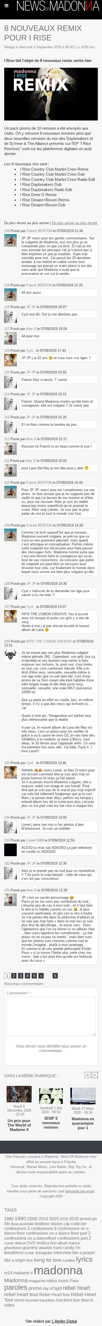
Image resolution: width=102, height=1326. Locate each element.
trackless (47, 1300)
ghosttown (13, 1247)
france (74, 1243)
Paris (74, 1280)
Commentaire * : (19, 993)
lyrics (84, 1259)
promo (35, 1288)
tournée (32, 1300)
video (9, 1305)
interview (62, 1252)
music (63, 1280)
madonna (58, 1270)
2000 (32, 1218)
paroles (15, 1287)
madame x (23, 1273)
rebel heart (76, 1288)
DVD (31, 1243)
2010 (43, 1218)
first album (59, 1243)
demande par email (79, 1191)
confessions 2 (17, 1228)
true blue (81, 1300)
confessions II (43, 1228)
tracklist (64, 1300)
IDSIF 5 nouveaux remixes (51, 1122)
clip (67, 1224)
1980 (9, 1218)
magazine (37, 1280)
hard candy (63, 1247)
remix (19, 1300)
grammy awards (37, 1247)
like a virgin (14, 1260)
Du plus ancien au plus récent (74, 223)
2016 (64, 1219)
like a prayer (83, 1252)
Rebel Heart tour (54, 1294)
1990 (20, 1218)
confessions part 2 (74, 1238)
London (69, 1260)
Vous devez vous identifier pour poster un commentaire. (51, 1048)
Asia (14, 1224)
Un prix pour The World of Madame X (19, 1125)
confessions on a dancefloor (30, 1238)
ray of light (52, 1288)
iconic (30, 1252)
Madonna (16, 1280)
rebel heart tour (21, 1294)
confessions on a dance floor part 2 (58, 1233)
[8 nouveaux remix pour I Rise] (51, 70)
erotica (43, 1243)
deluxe (20, 1243)
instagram (44, 1252)
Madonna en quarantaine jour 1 (83, 1123)
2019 (73, 1219)
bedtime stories (49, 1224)
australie (26, 1224)
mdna (52, 1280)
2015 (54, 1218)
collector (79, 1224)
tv (91, 1300)
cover (9, 1243)
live (29, 1260)
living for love (47, 1260)
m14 (8, 1273)
